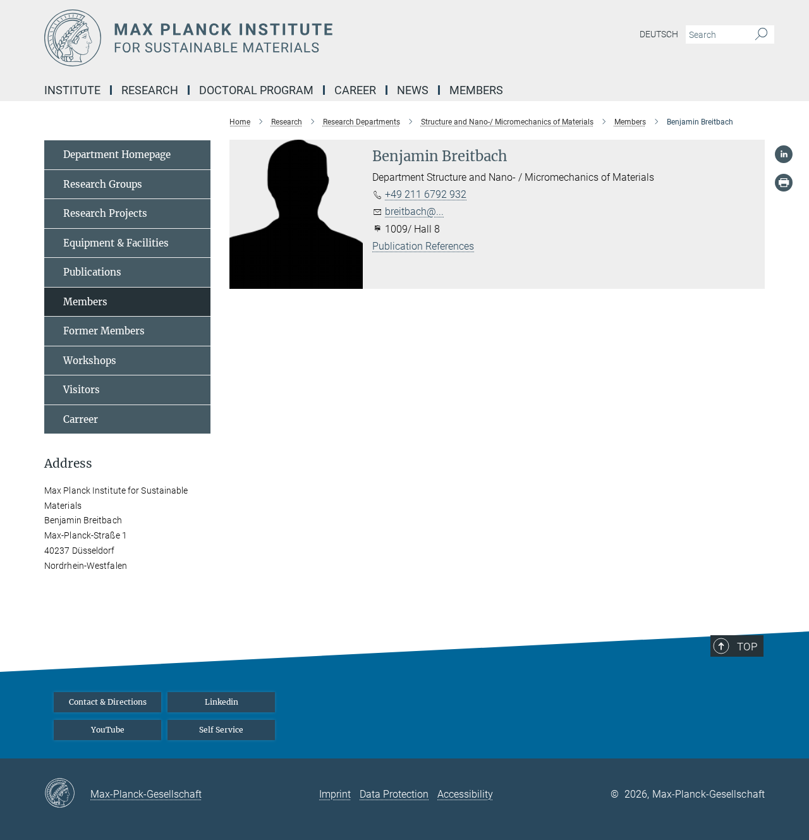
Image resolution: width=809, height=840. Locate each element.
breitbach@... (414, 211)
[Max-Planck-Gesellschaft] (67, 794)
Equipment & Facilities (116, 243)
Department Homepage (117, 155)
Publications (92, 272)
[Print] (783, 182)
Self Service (221, 729)
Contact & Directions (108, 702)
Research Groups (102, 184)
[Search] (761, 35)
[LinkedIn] (783, 154)
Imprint (335, 794)
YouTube (108, 729)
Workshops (89, 361)
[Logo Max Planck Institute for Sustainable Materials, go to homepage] (281, 37)
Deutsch (659, 34)
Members (85, 302)
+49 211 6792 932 (425, 194)
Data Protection (394, 794)
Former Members (104, 331)
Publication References (423, 246)
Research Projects (105, 213)
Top (747, 646)
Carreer (80, 419)
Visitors (81, 390)
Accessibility (465, 794)
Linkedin (221, 702)
